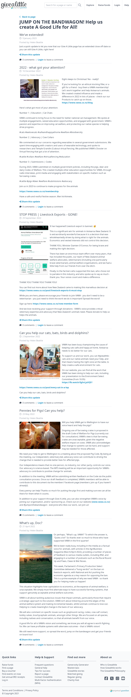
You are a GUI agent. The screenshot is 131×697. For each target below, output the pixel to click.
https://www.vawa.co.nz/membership (39, 191)
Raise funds (104, 5)
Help (126, 5)
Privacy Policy (32, 690)
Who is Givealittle (108, 664)
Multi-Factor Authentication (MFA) (48, 682)
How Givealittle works (110, 667)
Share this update (30, 54)
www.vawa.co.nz (101, 501)
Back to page (28, 16)
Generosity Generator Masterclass (78, 666)
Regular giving (74, 677)
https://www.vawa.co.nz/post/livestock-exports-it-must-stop (50, 290)
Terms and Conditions (13, 690)
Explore (90, 5)
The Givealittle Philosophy (112, 670)
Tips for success (42, 670)
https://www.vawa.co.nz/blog (77, 102)
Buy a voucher (9, 670)
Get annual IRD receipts (13, 677)
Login (117, 5)
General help (41, 667)
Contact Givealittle (43, 677)
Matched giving (75, 674)
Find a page (7, 667)
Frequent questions (44, 664)
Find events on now (11, 674)
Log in (5, 680)
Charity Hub (73, 680)
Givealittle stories (76, 670)
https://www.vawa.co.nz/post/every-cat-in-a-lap (44, 387)
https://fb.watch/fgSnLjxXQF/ (77, 382)
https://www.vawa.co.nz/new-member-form (55, 303)
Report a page (41, 674)
